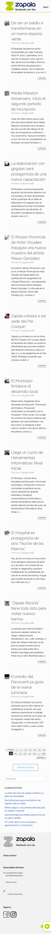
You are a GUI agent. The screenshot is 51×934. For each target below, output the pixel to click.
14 (44, 749)
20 (34, 753)
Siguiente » (41, 757)
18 (25, 753)
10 (25, 749)
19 (29, 753)
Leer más (42, 78)
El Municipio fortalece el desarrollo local (24, 386)
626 (43, 753)
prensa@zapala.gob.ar (14, 875)
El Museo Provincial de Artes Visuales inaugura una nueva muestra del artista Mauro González (28, 248)
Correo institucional (15, 894)
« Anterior (10, 749)
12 (35, 749)
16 (15, 753)
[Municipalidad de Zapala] (20, 6)
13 (39, 749)
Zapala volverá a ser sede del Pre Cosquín (28, 321)
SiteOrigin (28, 929)
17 (20, 753)
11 (30, 749)
